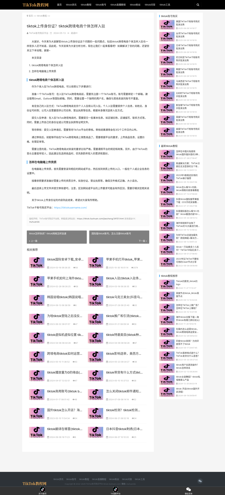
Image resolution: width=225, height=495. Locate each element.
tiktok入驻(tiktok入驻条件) (124, 278)
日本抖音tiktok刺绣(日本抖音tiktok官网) (124, 429)
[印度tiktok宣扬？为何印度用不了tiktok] (166, 341)
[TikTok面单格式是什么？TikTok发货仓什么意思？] (166, 353)
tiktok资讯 (71, 4)
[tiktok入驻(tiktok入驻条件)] (95, 281)
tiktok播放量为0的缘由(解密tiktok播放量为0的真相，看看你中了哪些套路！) (65, 372)
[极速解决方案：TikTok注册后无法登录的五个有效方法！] (166, 163)
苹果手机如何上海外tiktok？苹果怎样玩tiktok (65, 278)
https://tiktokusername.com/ (70, 207)
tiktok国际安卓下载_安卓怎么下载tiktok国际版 (65, 259)
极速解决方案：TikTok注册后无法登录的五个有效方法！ (188, 166)
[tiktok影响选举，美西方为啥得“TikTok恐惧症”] (95, 356)
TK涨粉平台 (115, 489)
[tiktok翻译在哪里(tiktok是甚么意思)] (36, 432)
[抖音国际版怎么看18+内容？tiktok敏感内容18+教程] (166, 211)
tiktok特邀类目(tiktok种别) (124, 335)
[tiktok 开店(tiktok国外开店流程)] (166, 389)
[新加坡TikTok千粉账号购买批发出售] (166, 105)
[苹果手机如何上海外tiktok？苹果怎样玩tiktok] (36, 281)
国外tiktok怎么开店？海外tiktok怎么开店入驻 (65, 410)
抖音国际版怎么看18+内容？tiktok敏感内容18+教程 (188, 214)
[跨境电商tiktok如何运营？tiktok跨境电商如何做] (36, 356)
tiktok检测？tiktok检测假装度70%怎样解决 (124, 410)
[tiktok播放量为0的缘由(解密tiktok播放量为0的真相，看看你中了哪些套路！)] (36, 375)
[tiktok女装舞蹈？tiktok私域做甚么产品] (166, 377)
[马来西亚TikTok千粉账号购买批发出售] (166, 81)
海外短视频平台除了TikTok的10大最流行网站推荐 (188, 226)
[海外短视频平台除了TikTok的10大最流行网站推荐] (166, 223)
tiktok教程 (86, 4)
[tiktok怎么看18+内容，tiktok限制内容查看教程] (166, 187)
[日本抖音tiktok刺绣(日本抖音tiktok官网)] (95, 432)
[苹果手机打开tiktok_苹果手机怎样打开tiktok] (95, 262)
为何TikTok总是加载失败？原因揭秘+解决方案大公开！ (187, 238)
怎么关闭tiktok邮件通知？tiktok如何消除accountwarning (124, 391)
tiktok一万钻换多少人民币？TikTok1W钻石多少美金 (187, 250)
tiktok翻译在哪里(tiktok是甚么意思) (65, 429)
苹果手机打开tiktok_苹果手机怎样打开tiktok (124, 259)
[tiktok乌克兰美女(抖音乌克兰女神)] (95, 300)
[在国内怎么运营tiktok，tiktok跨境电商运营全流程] (166, 329)
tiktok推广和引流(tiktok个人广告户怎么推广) (124, 316)
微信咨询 (188, 489)
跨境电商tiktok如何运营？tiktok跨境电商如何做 (65, 353)
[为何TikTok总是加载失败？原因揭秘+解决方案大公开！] (166, 235)
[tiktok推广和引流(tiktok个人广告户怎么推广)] (95, 319)
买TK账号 (42, 489)
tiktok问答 (150, 4)
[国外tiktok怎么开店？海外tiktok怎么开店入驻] (36, 413)
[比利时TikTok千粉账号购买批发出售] (166, 93)
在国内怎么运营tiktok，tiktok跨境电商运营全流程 (187, 332)
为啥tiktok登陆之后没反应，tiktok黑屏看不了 (65, 316)
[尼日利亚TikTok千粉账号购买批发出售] (166, 57)
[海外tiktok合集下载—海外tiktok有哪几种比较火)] (166, 317)
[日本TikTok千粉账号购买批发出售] (166, 45)
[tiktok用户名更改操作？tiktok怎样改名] (166, 365)
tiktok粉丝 (135, 4)
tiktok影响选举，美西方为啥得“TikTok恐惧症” (124, 353)
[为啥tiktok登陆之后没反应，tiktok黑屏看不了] (36, 319)
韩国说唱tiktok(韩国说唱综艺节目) (65, 297)
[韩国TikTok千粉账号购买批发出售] (166, 69)
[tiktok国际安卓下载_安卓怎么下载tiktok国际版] (36, 262)
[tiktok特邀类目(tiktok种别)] (95, 338)
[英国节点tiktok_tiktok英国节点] (166, 293)
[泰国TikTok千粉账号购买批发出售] (166, 129)
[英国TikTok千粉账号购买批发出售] (166, 117)
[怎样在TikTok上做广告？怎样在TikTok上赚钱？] (166, 305)
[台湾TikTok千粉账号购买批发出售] (166, 33)
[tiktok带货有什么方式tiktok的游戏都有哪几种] (95, 375)
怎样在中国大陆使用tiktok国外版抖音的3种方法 (188, 154)
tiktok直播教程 (118, 4)
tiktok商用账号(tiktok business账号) (65, 391)
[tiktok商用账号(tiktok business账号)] (36, 394)
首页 (59, 4)
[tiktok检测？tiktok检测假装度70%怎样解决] (95, 413)
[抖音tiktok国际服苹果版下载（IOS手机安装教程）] (166, 199)
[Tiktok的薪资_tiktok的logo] (166, 281)
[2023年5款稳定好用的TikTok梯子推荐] (166, 175)
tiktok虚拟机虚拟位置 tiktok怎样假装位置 (65, 335)
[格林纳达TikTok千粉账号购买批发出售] (166, 22)
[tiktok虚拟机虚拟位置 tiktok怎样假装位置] (36, 338)
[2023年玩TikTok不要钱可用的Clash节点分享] (166, 259)
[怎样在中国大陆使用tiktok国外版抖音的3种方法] (166, 151)
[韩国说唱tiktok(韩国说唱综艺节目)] (36, 300)
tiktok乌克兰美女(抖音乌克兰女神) (124, 297)
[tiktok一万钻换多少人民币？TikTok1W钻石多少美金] (166, 247)
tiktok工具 (165, 4)
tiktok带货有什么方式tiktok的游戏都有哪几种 (124, 372)
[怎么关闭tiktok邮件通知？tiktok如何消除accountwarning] (95, 394)
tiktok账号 (101, 4)
